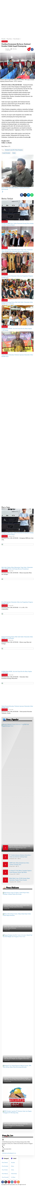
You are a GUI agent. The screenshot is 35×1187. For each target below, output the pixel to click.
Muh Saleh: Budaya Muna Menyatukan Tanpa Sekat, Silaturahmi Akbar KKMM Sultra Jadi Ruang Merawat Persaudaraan (17, 250)
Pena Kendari (4, 41)
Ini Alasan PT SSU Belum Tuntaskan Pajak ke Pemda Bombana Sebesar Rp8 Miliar (20, 871)
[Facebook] (21, 195)
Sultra (12, 1169)
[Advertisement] (17, 19)
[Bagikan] (32, 49)
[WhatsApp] (32, 195)
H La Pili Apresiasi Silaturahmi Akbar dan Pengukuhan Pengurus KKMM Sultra (17, 276)
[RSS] (18, 1182)
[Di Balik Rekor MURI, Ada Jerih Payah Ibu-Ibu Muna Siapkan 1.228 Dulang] (18, 315)
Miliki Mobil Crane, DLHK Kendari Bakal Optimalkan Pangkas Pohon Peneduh (19, 879)
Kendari (13, 1162)
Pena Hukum (5, 1173)
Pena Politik (5, 1169)
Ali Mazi (13, 1177)
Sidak (13, 153)
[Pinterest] (9, 1182)
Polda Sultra (14, 1173)
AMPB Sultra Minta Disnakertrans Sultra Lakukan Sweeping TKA (19, 863)
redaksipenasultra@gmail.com (9, 1153)
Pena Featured (5, 1177)
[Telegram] (28, 195)
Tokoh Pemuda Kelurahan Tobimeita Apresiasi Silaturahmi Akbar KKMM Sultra (17, 355)
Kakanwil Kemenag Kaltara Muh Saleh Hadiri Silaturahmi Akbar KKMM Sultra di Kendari (17, 303)
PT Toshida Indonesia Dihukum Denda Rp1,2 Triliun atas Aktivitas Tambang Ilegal (20, 855)
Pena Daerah (5, 1162)
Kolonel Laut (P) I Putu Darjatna (14, 150)
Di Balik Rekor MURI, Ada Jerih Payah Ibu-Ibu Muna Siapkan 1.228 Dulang (17, 329)
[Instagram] (15, 1182)
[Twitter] (25, 195)
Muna (12, 1166)
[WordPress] (12, 1182)
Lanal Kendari (6, 153)
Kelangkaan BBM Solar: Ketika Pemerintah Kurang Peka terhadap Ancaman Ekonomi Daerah (17, 224)
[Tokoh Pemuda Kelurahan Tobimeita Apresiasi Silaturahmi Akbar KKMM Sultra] (18, 342)
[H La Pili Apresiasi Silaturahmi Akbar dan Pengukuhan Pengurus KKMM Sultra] (18, 263)
